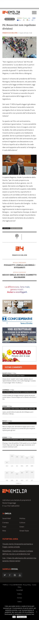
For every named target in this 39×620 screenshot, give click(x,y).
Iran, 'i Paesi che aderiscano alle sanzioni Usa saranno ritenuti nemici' (19, 559)
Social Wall (6, 518)
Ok (14, 617)
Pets (4, 530)
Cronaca (5, 522)
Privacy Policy (27, 585)
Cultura (22, 522)
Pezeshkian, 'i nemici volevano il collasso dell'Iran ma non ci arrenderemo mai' (17, 552)
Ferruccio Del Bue (9, 33)
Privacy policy (22, 617)
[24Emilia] (15, 12)
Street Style (24, 530)
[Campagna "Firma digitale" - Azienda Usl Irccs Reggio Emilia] (19, 21)
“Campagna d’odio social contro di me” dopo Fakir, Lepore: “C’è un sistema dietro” (20, 409)
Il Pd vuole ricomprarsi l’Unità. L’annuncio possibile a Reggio (20, 440)
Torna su (18, 483)
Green (22, 526)
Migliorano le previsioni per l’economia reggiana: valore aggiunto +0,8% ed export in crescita (20, 392)
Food (4, 526)
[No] (37, 612)
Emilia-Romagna (16, 228)
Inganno (5, 423)
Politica (22, 518)
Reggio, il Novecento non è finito (13, 376)
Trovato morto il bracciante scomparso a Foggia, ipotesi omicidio (17, 545)
